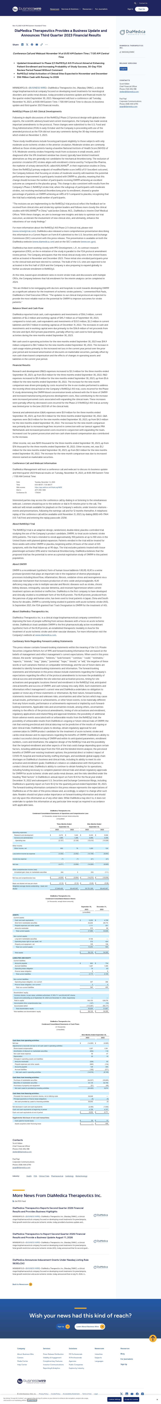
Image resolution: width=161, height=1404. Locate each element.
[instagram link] (142, 1394)
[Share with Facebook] (32, 44)
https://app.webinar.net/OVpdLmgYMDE (48, 487)
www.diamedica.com (43, 241)
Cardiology (69, 1176)
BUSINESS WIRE (37, 87)
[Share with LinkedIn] (22, 44)
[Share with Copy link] (41, 44)
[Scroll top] (153, 1338)
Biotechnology (81, 1176)
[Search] (135, 3)
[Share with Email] (37, 44)
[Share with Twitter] (27, 44)
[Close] (157, 1399)
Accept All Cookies (131, 1399)
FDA (35, 1176)
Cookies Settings (114, 1399)
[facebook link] (137, 1394)
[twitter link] (121, 1394)
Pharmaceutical (57, 1176)
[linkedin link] (126, 1394)
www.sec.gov (88, 241)
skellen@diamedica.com (22, 1152)
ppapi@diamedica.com (21, 1167)
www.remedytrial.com (24, 231)
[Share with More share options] (46, 44)
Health (29, 1176)
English (123, 69)
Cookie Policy (32, 1400)
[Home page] (27, 9)
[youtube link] (132, 1394)
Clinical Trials (44, 1176)
